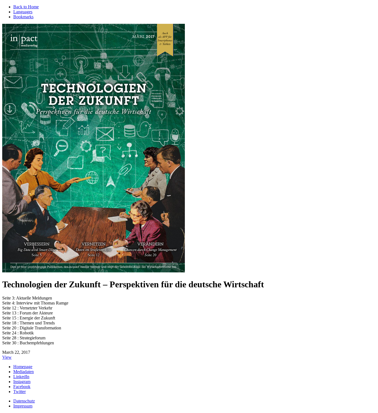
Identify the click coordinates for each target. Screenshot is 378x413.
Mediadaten (23, 371)
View (7, 357)
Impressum (22, 406)
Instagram (21, 381)
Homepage (22, 366)
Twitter (19, 391)
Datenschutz (24, 401)
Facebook (21, 386)
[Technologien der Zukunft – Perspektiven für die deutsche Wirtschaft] (93, 271)
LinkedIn (21, 376)
